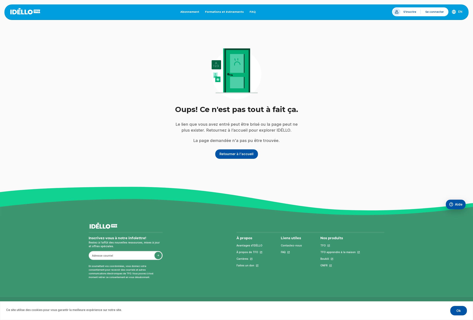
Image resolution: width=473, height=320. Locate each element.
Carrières (249, 258)
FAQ (254, 12)
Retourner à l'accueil (236, 154)
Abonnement (189, 11)
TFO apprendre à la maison (338, 252)
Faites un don (249, 265)
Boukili (338, 258)
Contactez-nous (291, 245)
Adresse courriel (101, 257)
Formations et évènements (224, 11)
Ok (458, 311)
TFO (338, 245)
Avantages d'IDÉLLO (249, 245)
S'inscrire (409, 11)
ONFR (338, 265)
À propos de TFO (249, 252)
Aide (457, 205)
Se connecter (434, 11)
